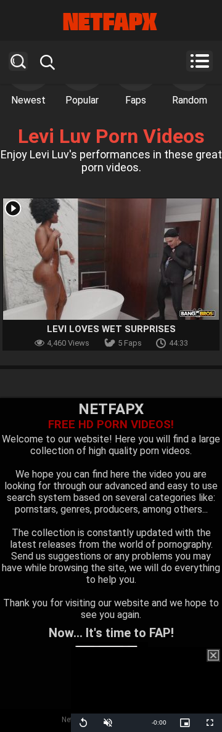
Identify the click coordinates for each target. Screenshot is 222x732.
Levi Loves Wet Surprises (111, 329)
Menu (199, 61)
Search (18, 61)
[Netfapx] (111, 21)
